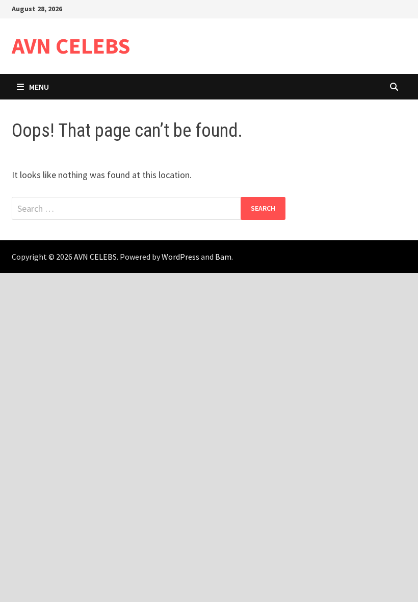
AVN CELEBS (71, 46)
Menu (39, 87)
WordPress (180, 257)
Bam (223, 257)
